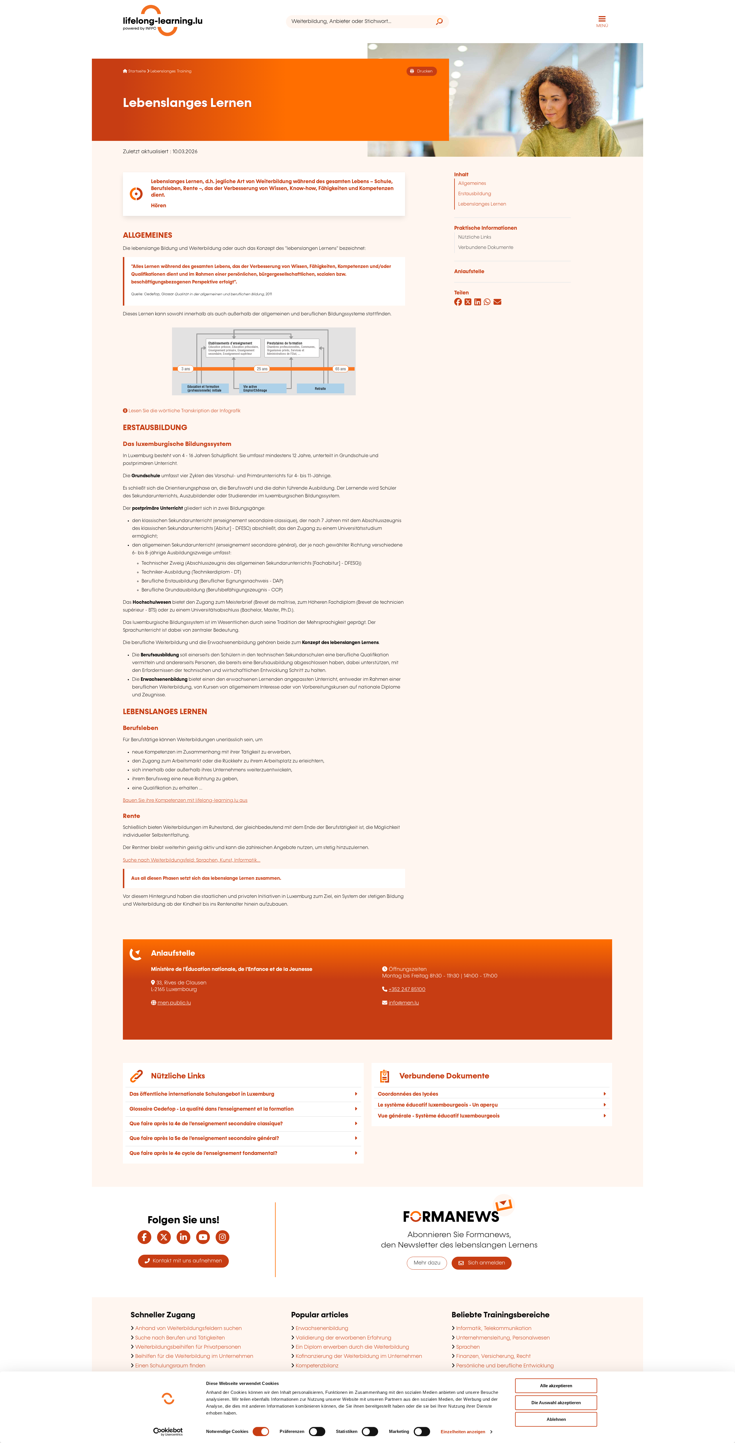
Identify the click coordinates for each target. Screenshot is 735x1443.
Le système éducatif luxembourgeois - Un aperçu (438, 1105)
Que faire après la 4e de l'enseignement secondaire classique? (206, 1123)
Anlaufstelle (469, 271)
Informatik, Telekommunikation (493, 1328)
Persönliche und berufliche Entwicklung (505, 1366)
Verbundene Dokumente (485, 247)
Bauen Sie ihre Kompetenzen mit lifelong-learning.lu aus (185, 800)
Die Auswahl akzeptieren (556, 1402)
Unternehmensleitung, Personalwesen (503, 1338)
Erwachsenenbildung (322, 1328)
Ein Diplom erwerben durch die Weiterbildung (352, 1347)
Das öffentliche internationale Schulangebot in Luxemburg (201, 1094)
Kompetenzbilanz (317, 1366)
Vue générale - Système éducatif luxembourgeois (439, 1116)
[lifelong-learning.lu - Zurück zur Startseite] (163, 21)
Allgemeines (472, 183)
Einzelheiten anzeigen (463, 1431)
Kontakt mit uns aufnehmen (186, 1261)
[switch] (317, 1431)
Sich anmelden (484, 1263)
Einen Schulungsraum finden (170, 1366)
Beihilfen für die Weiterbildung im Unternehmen (194, 1356)
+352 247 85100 (407, 989)
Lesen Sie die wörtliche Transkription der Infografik (184, 411)
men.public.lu (174, 1003)
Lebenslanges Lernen (482, 204)
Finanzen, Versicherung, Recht (493, 1356)
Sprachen (468, 1347)
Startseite (137, 71)
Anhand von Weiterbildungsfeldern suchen (188, 1328)
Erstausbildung (474, 193)
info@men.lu (404, 1003)
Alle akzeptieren (556, 1385)
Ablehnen (556, 1419)
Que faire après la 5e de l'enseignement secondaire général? (204, 1138)
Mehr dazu (427, 1263)
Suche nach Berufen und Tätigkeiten (180, 1338)
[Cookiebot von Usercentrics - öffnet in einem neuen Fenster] (168, 1431)
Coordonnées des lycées (408, 1094)
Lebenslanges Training (171, 71)
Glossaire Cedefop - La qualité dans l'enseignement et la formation (211, 1109)
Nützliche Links (474, 237)
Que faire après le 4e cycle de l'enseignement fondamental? (203, 1153)
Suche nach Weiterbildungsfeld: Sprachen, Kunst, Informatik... (191, 860)
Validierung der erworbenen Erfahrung (343, 1338)
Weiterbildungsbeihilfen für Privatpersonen (188, 1347)
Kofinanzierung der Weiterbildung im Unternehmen (359, 1356)
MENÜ (602, 26)
